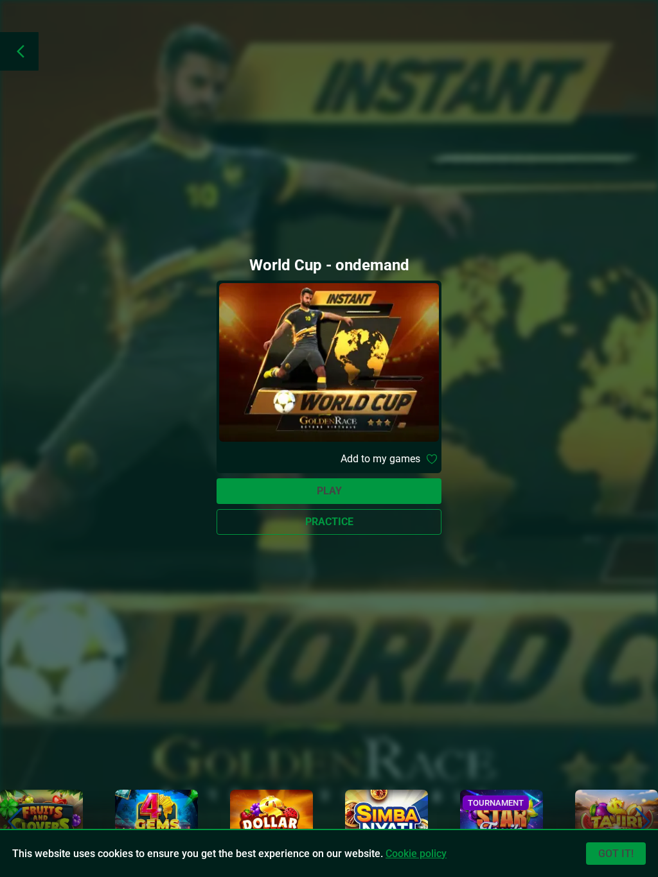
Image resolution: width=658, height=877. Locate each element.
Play (329, 491)
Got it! (616, 853)
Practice (329, 522)
